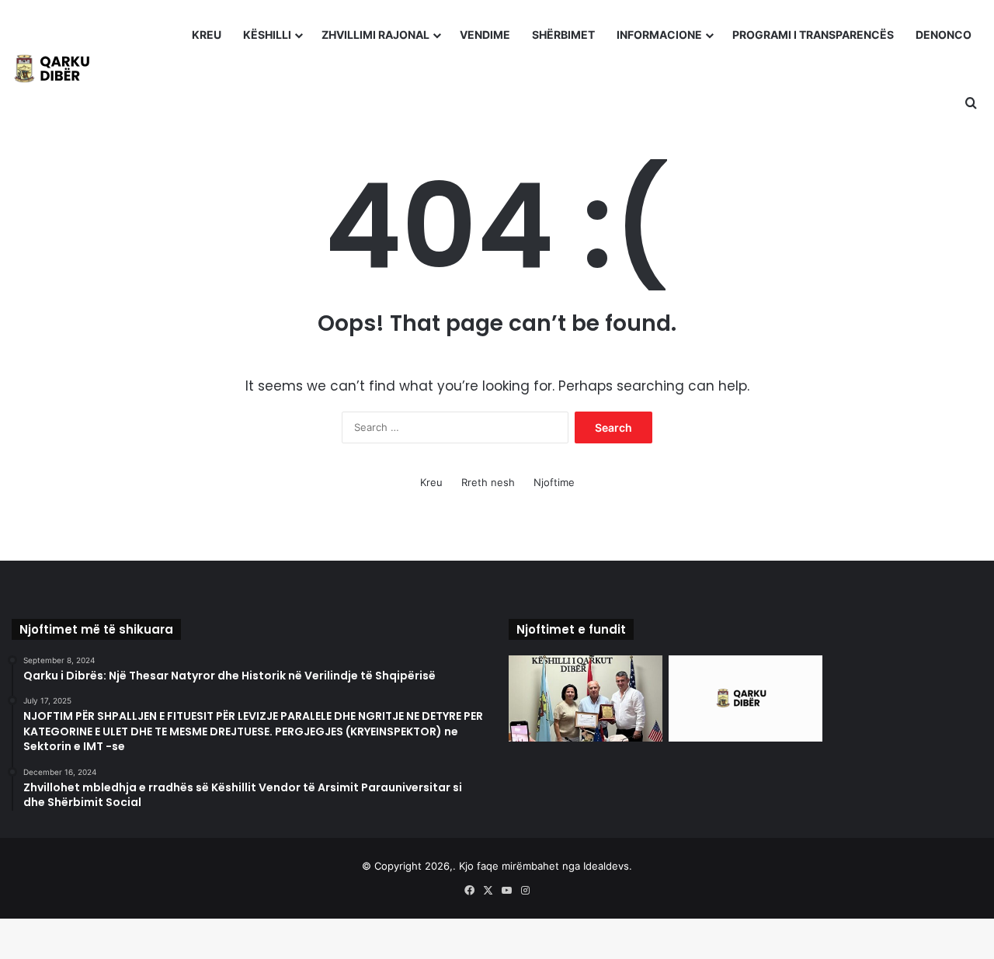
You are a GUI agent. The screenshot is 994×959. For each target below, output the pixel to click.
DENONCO (943, 34)
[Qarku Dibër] (58, 69)
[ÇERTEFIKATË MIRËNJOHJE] (585, 698)
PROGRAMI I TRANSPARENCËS (813, 34)
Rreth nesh (488, 482)
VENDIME (485, 34)
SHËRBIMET (563, 34)
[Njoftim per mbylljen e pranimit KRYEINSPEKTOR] (745, 698)
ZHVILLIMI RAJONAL (375, 34)
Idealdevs (606, 866)
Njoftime (554, 482)
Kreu (431, 482)
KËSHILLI (267, 34)
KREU (206, 34)
